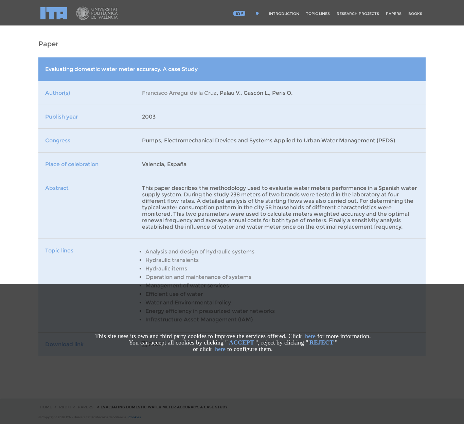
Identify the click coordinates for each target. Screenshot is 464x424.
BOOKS (415, 13)
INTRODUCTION (284, 13)
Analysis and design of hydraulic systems (199, 251)
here (310, 336)
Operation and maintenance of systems (198, 277)
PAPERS (393, 13)
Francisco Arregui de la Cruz (179, 93)
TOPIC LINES (318, 13)
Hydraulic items (166, 268)
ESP (239, 13)
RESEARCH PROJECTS (358, 13)
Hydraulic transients (172, 260)
